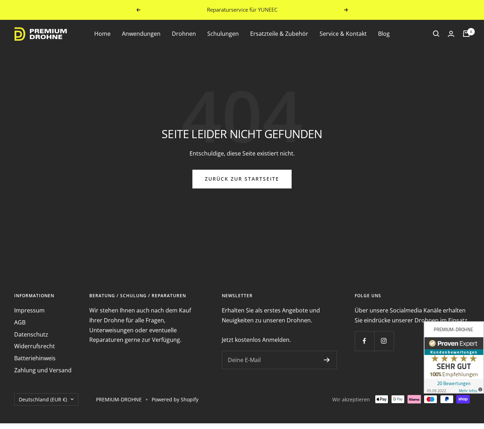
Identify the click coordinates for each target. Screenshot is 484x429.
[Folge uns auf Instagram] (384, 341)
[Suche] (436, 33)
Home (102, 34)
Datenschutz (31, 334)
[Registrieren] (327, 359)
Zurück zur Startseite (242, 178)
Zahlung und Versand (43, 370)
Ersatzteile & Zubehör (279, 34)
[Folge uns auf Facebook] (364, 341)
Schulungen (223, 34)
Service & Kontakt (343, 34)
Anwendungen (141, 34)
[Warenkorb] (466, 33)
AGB (20, 322)
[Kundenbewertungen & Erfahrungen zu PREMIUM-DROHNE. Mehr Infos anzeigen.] (454, 357)
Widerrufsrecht (34, 346)
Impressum (29, 310)
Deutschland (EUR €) (43, 399)
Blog (384, 34)
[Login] (451, 34)
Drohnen (184, 34)
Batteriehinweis (35, 358)
